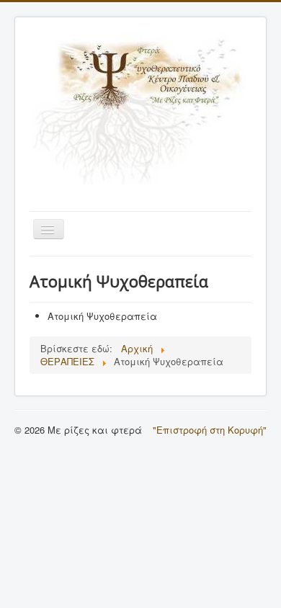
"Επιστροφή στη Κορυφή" (210, 430)
